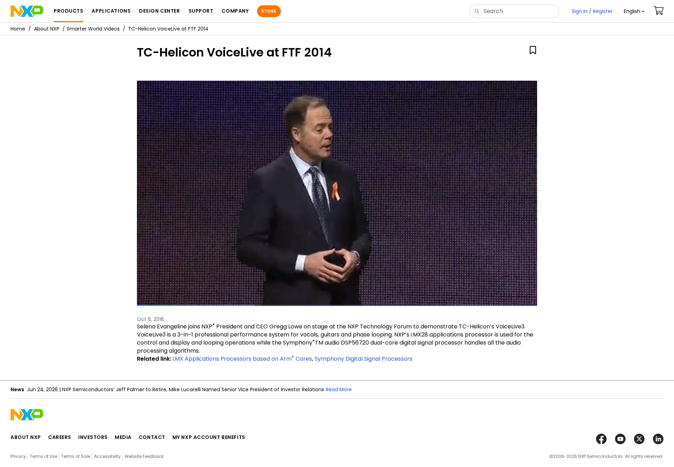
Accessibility (107, 456)
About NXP (46, 28)
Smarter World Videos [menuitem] (93, 28)
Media (123, 437)
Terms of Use (43, 456)
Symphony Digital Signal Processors (363, 359)
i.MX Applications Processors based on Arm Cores (242, 359)
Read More (339, 389)
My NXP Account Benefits (208, 437)
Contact (152, 437)
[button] (634, 11)
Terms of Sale (75, 456)
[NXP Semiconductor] (27, 11)
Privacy (18, 456)
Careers (59, 437)
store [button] (268, 11)
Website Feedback (144, 456)
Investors (93, 437)
